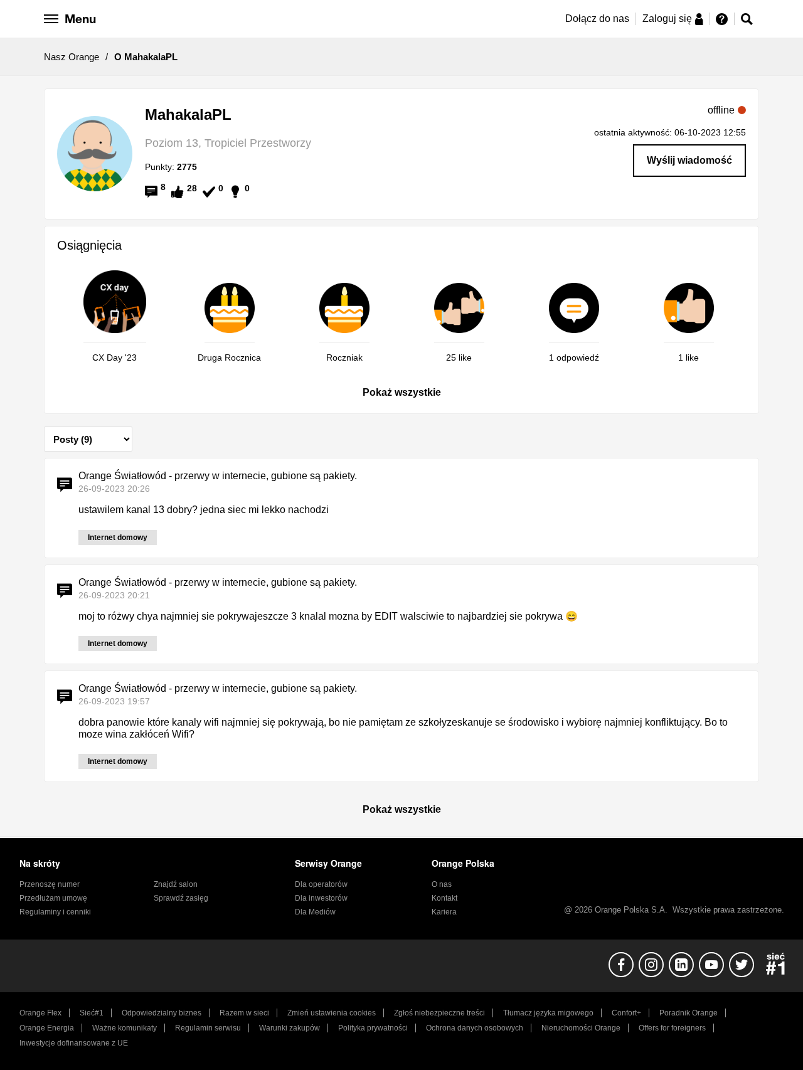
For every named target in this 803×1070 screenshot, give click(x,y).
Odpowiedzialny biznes (161, 1013)
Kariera (444, 912)
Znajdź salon (176, 884)
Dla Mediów (315, 912)
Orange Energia (46, 1028)
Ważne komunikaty (124, 1028)
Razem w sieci (244, 1013)
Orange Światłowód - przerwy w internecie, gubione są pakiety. (217, 475)
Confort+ (626, 1013)
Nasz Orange (71, 56)
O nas (442, 884)
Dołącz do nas (597, 18)
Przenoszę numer (49, 884)
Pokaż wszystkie (402, 392)
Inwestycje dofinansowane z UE (73, 1043)
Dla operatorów (321, 884)
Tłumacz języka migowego (548, 1013)
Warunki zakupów (289, 1028)
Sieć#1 (92, 1013)
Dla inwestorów (321, 898)
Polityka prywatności (373, 1028)
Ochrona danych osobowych (474, 1028)
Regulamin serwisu (208, 1028)
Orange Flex (40, 1013)
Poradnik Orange (688, 1013)
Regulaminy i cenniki (55, 912)
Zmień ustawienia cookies (331, 1013)
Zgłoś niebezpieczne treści (439, 1013)
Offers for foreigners (672, 1028)
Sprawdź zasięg (181, 898)
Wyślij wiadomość (689, 160)
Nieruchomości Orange (580, 1028)
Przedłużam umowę (53, 898)
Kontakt (444, 898)
